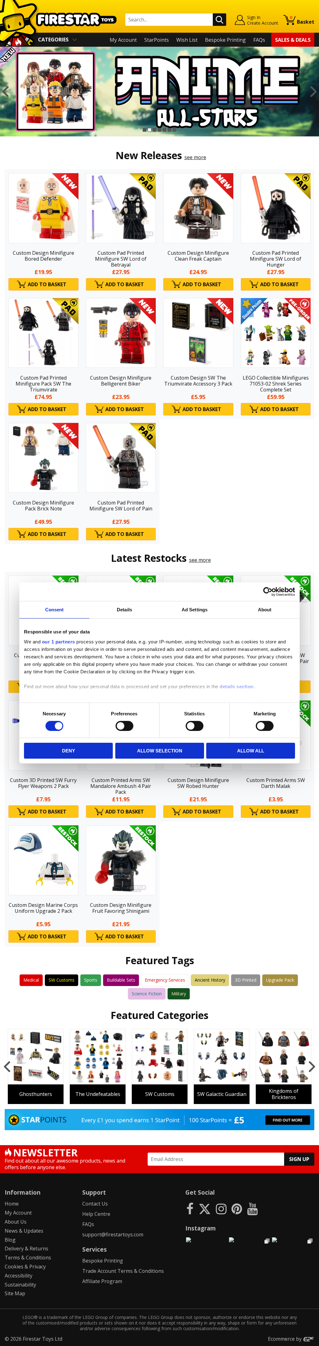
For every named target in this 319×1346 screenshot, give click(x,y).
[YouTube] (252, 1208)
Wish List (187, 39)
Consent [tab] (54, 609)
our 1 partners (58, 641)
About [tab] (265, 609)
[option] (159, 91)
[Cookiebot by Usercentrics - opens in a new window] (267, 591)
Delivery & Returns (26, 1248)
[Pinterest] (236, 1208)
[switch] (124, 726)
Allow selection (159, 750)
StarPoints (156, 39)
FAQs (259, 39)
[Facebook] (189, 1208)
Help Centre (96, 1214)
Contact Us (95, 1203)
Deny (68, 750)
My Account (123, 39)
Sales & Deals (293, 39)
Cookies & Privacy (25, 1266)
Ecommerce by (285, 1338)
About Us (15, 1221)
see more (195, 157)
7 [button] (174, 130)
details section (237, 686)
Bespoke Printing (225, 39)
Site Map (15, 1293)
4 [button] (159, 130)
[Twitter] (204, 1208)
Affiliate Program (102, 1281)
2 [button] (149, 130)
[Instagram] (221, 1208)
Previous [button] (5, 91)
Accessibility (18, 1275)
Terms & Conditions (28, 1257)
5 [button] (164, 130)
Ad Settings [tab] (194, 609)
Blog (10, 1239)
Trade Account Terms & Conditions (123, 1271)
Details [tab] (124, 609)
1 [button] (144, 130)
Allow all (250, 750)
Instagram (200, 1228)
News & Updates (24, 1230)
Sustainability (20, 1284)
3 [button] (154, 130)
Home (12, 1203)
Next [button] (313, 91)
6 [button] (169, 130)
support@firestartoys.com (112, 1234)
